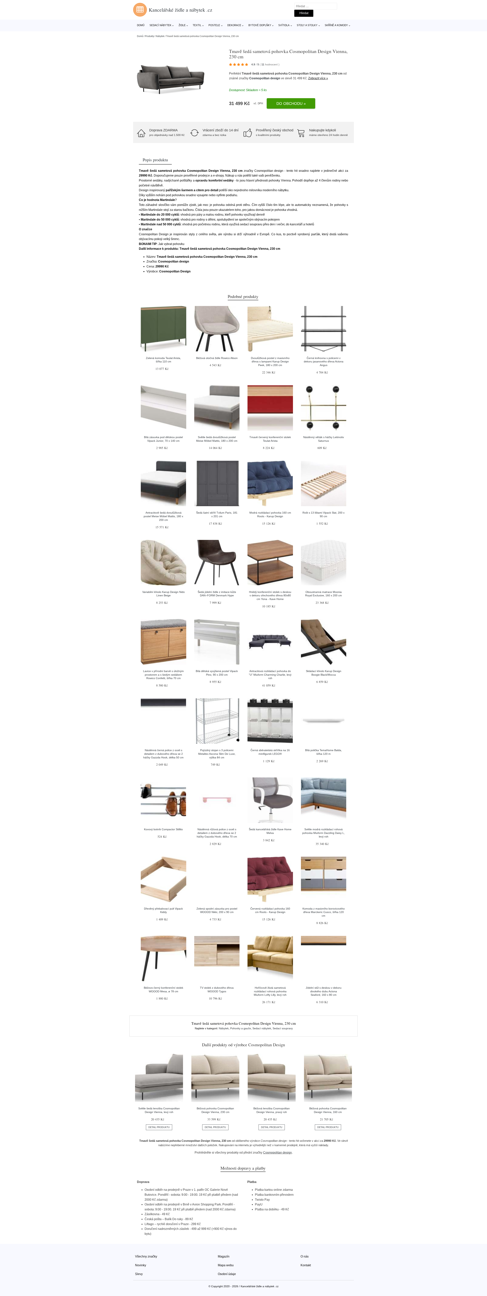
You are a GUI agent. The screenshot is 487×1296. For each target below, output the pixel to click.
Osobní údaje (227, 1274)
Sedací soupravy (283, 1028)
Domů (140, 25)
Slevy (139, 1274)
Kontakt (306, 1265)
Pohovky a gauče (240, 1028)
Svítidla (284, 25)
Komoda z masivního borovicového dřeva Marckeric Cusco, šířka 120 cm (323, 912)
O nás (305, 1256)
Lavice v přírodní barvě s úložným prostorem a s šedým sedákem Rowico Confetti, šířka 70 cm (163, 675)
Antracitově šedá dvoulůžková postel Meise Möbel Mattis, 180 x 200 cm (163, 516)
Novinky (140, 1265)
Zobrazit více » (318, 78)
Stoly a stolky (307, 25)
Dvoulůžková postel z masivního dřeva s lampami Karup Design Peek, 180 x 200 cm (270, 362)
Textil (197, 25)
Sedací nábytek (160, 25)
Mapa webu (226, 1265)
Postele (214, 25)
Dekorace (234, 25)
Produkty (149, 36)
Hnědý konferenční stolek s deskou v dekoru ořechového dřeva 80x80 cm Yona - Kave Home (270, 595)
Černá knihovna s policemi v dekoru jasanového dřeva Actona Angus (323, 362)
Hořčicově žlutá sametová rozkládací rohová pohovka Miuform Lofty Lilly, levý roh (270, 991)
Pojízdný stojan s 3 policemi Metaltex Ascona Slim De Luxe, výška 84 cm (217, 754)
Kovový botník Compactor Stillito (163, 829)
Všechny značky (146, 1256)
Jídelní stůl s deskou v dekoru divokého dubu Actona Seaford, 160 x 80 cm (323, 991)
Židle (182, 25)
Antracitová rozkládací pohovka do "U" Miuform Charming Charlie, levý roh (270, 675)
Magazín (223, 1256)
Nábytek (160, 36)
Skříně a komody (336, 25)
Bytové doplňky (259, 25)
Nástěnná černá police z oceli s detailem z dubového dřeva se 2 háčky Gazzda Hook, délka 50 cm (163, 754)
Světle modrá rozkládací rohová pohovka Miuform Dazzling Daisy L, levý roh (323, 833)
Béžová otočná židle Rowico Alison (217, 358)
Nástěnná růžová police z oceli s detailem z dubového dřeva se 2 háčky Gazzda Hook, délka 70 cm (217, 833)
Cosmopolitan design (264, 78)
